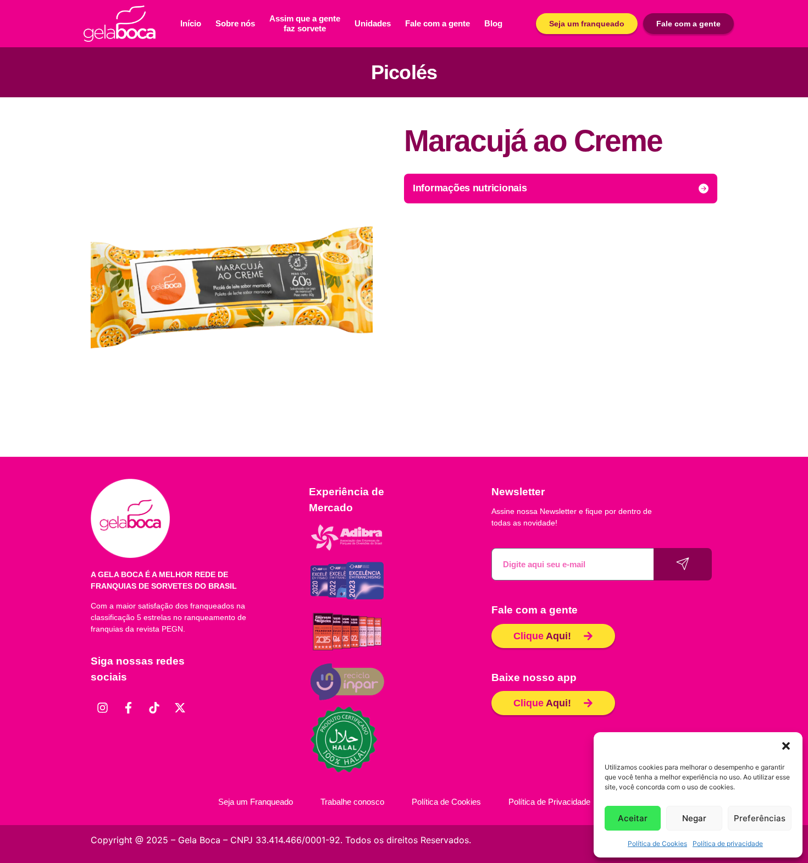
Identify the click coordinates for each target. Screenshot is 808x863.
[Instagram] (102, 708)
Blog (493, 23)
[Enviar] (683, 564)
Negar (694, 818)
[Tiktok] (153, 708)
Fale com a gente (437, 23)
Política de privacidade (728, 843)
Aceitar (632, 818)
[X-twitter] (179, 708)
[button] (786, 745)
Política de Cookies (657, 843)
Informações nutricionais (470, 187)
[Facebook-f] (128, 708)
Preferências (759, 818)
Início (190, 23)
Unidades (373, 23)
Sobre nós (235, 23)
